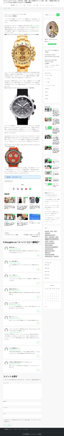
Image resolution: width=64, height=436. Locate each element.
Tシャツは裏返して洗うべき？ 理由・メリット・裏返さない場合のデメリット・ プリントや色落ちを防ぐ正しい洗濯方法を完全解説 (56, 140)
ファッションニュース (49, 5)
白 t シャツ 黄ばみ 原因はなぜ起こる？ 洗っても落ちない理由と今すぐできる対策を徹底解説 (56, 130)
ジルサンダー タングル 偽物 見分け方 (56, 180)
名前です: (46, 39)
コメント (5, 382)
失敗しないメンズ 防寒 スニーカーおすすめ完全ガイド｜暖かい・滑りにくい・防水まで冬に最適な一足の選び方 (56, 113)
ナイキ (55, 231)
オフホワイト (56, 256)
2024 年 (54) (47, 271)
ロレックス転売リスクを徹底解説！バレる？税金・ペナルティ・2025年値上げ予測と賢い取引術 (22, 224)
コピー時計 (47, 63)
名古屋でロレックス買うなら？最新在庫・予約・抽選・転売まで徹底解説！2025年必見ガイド (9, 224)
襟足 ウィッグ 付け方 (48, 245)
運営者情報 (13, 5)
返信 (38, 255)
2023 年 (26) (47, 274)
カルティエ (51, 241)
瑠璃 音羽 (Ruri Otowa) (9, 14)
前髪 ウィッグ (47, 252)
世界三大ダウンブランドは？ (50, 235)
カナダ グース (47, 233)
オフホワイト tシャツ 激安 (49, 254)
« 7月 (46, 306)
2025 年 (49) (47, 268)
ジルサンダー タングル (49, 248)
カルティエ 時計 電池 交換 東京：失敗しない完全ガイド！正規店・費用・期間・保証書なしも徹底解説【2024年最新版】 (22, 208)
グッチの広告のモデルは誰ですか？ (51, 195)
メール (5, 407)
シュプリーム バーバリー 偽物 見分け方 (56, 174)
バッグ (20, 5)
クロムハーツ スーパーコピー (56, 186)
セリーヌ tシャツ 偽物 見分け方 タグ (56, 168)
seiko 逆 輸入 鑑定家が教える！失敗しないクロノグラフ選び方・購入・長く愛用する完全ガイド (34, 207)
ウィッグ (41, 5)
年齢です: (46, 41)
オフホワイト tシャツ (48, 256)
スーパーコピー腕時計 (8, 181)
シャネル (46, 241)
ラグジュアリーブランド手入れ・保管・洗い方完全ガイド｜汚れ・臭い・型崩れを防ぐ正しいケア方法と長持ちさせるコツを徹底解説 (31, 1)
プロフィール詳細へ (52, 44)
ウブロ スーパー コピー (49, 61)
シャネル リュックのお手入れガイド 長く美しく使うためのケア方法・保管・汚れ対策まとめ (56, 150)
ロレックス (47, 231)
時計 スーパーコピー (35, 25)
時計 (24, 5)
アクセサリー (29, 5)
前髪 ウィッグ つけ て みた (56, 162)
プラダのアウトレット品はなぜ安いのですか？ (51, 239)
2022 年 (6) (47, 278)
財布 (37, 5)
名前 (4, 401)
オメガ (51, 231)
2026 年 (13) (47, 264)
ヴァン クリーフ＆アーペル (49, 243)
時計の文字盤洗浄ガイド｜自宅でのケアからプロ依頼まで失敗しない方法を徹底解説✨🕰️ (9, 207)
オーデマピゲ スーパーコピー (50, 54)
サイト (4, 413)
